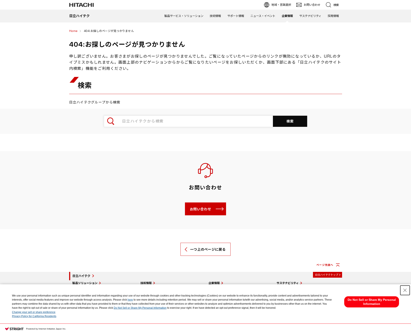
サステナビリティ (310, 16)
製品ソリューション (84, 283)
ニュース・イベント (262, 16)
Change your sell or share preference (33, 312)
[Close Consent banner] (405, 290)
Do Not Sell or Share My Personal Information (140, 307)
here (130, 299)
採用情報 (333, 16)
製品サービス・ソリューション (183, 16)
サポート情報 (235, 16)
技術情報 (215, 16)
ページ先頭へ (324, 265)
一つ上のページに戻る (208, 249)
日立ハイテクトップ (326, 274)
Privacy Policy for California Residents (34, 316)
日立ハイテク (81, 276)
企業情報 (287, 16)
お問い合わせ (200, 209)
